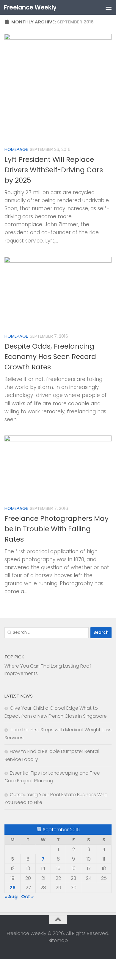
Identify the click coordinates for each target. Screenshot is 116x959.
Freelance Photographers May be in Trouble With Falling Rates (56, 529)
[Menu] (108, 7)
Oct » (27, 896)
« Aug (11, 896)
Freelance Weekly (30, 7)
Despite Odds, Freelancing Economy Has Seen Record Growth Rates (50, 357)
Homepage (16, 149)
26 (12, 887)
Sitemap (58, 940)
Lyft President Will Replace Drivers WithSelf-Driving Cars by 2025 (53, 170)
